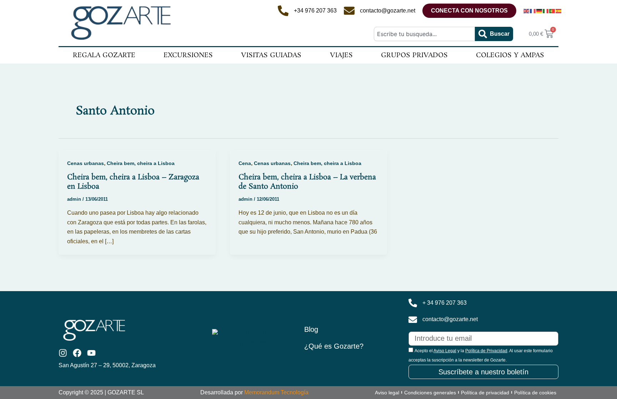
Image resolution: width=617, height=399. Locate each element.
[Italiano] (546, 11)
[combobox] (424, 34)
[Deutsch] (539, 11)
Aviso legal (387, 392)
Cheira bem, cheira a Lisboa (141, 163)
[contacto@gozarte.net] (349, 10)
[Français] (533, 11)
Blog (311, 329)
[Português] (552, 11)
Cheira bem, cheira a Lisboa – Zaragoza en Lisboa (133, 181)
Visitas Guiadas (271, 55)
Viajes (341, 55)
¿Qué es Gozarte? (333, 346)
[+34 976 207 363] (283, 10)
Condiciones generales (430, 392)
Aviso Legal (444, 350)
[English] (526, 11)
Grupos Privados (414, 55)
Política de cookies (535, 392)
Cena (245, 163)
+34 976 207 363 (315, 11)
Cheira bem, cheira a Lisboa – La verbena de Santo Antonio (307, 181)
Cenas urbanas (85, 163)
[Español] (559, 11)
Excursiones (188, 55)
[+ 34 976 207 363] (412, 303)
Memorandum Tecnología (276, 392)
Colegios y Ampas (510, 55)
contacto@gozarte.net (387, 11)
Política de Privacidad (486, 350)
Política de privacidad (485, 392)
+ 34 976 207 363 (444, 303)
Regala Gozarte (104, 55)
